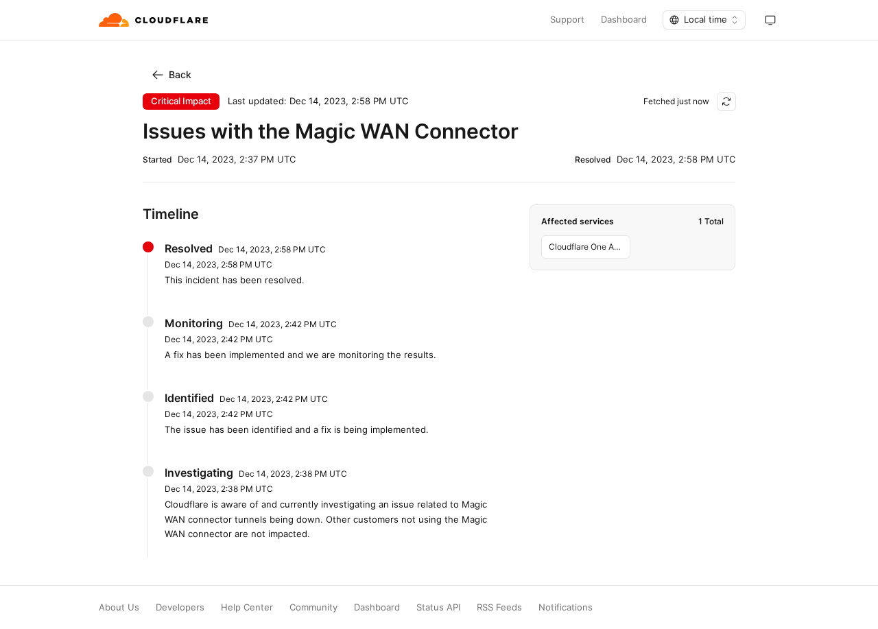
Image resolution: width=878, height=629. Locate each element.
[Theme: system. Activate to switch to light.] (770, 20)
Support (567, 19)
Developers (180, 607)
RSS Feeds (499, 607)
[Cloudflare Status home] (155, 20)
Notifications (565, 607)
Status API (438, 607)
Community (313, 607)
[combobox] (704, 20)
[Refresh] (726, 101)
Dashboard (624, 19)
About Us (119, 607)
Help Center (247, 607)
